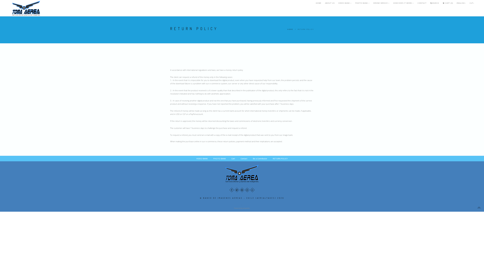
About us (330, 3)
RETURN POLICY (280, 158)
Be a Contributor (260, 158)
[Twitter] (236, 190)
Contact (422, 3)
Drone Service (380, 3)
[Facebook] (231, 190)
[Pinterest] (242, 190)
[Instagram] (247, 190)
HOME (318, 3)
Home (290, 29)
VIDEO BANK (344, 3)
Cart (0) (448, 3)
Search (435, 3)
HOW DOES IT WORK (403, 3)
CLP (471, 3)
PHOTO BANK (361, 3)
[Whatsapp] (252, 190)
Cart (233, 158)
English (461, 3)
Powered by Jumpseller (242, 208)
